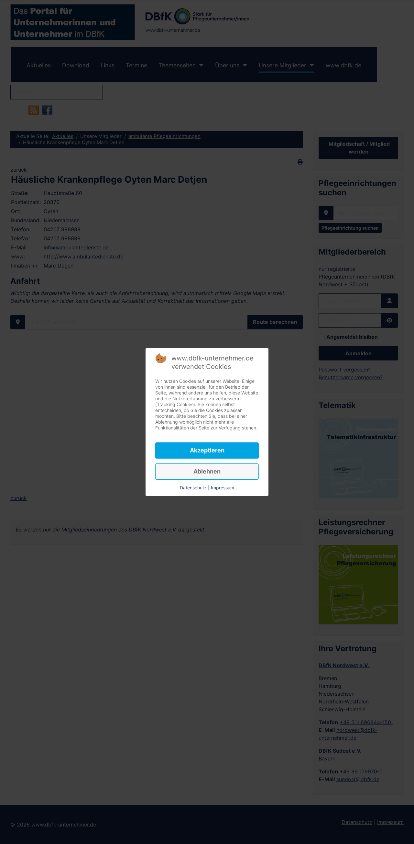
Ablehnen (207, 471)
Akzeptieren (207, 450)
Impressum (222, 487)
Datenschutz (193, 487)
